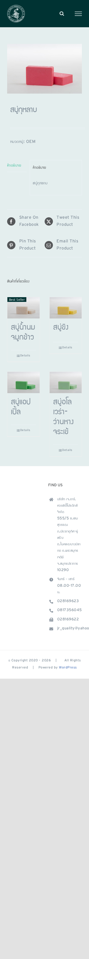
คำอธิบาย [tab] (14, 166)
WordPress (68, 668)
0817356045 (69, 610)
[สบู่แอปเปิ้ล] (23, 382)
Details (25, 356)
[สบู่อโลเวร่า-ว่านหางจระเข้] (66, 382)
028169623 (68, 601)
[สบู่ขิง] (66, 307)
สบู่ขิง (60, 328)
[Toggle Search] (62, 13)
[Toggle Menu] (78, 14)
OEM (31, 142)
